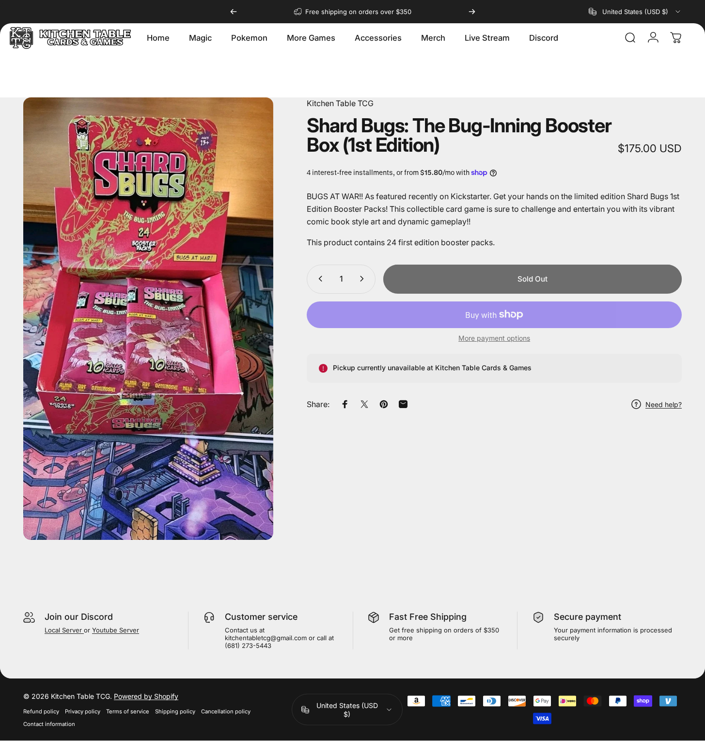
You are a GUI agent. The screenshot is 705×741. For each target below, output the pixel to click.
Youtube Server (115, 630)
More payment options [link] (494, 337)
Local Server (64, 630)
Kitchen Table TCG (340, 103)
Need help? (663, 404)
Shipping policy (175, 711)
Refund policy (41, 711)
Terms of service (127, 711)
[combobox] (635, 11)
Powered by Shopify (146, 696)
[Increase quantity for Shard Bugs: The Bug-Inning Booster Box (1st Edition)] (364, 279)
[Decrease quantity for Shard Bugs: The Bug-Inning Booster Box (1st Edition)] (318, 279)
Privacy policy (82, 711)
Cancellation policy (226, 711)
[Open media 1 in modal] (148, 318)
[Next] (472, 11)
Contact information (49, 724)
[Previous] (233, 11)
